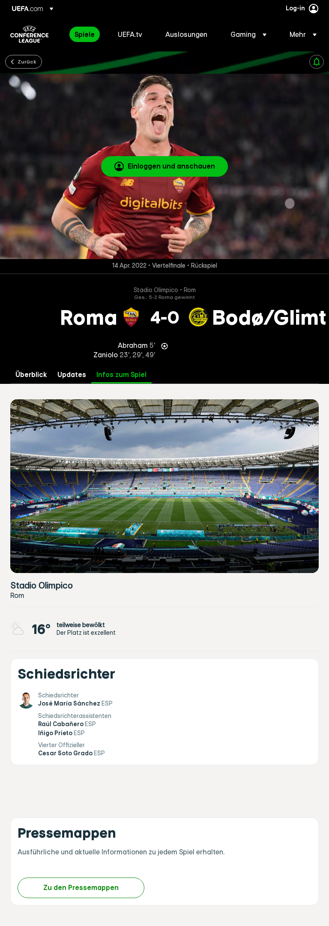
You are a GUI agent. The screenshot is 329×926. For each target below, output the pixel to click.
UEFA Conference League (29, 34)
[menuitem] (85, 34)
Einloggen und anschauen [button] (171, 166)
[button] (248, 34)
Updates (71, 374)
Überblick (31, 374)
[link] (84, 34)
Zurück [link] (27, 61)
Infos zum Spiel (121, 374)
